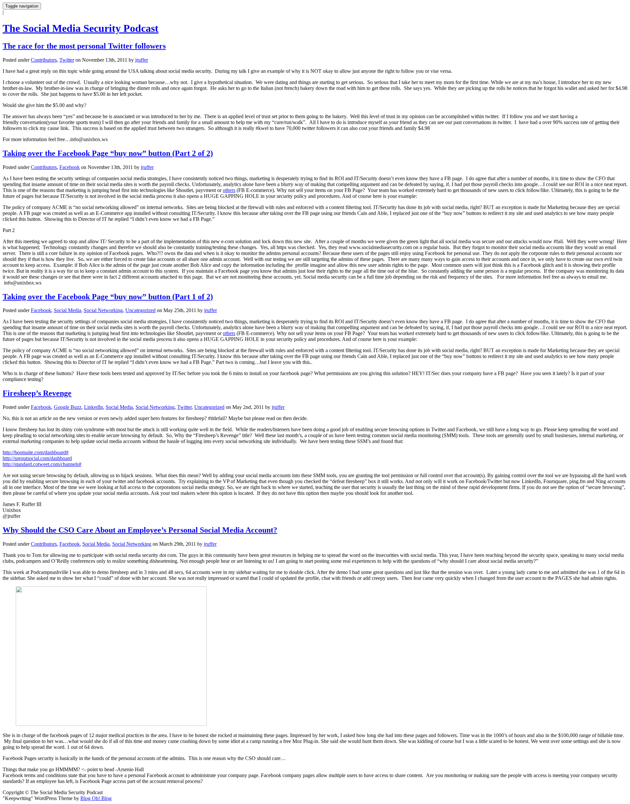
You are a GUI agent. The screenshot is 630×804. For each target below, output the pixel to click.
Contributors (44, 60)
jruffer (141, 60)
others (229, 190)
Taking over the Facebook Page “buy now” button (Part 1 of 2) (108, 296)
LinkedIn (93, 407)
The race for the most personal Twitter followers (84, 46)
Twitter (66, 60)
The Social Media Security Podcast (80, 28)
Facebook (69, 167)
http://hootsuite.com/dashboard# (36, 452)
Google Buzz (67, 407)
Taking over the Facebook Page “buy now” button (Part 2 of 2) (108, 153)
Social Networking (103, 310)
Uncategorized (140, 310)
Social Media (67, 310)
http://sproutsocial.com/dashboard (37, 458)
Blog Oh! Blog (96, 798)
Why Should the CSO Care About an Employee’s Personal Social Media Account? (140, 530)
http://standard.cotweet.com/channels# (42, 464)
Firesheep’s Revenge (37, 393)
